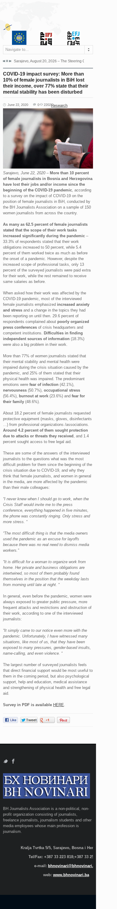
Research (59, 105)
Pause (7, 61)
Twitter (5, 761)
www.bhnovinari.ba (71, 875)
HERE (58, 705)
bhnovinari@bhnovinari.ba (73, 866)
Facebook (13, 761)
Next (10, 61)
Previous (4, 61)
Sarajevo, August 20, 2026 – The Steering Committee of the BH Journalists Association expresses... (49, 61)
